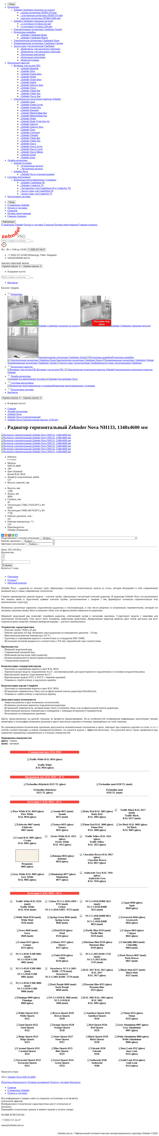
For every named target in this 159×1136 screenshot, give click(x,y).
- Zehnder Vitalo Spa (30, 93)
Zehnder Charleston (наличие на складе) (34, 10)
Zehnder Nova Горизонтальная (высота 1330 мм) (32, 419)
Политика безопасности (14, 1082)
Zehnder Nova (21, 171)
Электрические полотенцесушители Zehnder (37, 99)
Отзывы (12, 580)
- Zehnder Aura (27, 101)
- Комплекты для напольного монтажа (40, 51)
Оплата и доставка (17, 207)
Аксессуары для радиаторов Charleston (34, 46)
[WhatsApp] (12, 535)
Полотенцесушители (18, 62)
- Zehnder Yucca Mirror (31, 152)
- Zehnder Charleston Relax (33, 35)
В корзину (7, 565)
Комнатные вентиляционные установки (35, 179)
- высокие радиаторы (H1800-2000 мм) (40, 18)
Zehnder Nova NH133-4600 (21, 1077)
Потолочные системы (18, 196)
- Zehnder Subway (29, 124)
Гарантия (12, 210)
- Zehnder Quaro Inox (30, 79)
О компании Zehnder (18, 205)
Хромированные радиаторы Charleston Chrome (38, 43)
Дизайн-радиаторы (17, 160)
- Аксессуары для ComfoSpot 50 (36, 191)
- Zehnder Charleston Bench (34, 37)
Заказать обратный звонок (15, 263)
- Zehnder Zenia (28, 154)
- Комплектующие (29, 60)
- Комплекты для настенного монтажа (40, 49)
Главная (11, 408)
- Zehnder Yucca (28, 143)
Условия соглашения (38, 1082)
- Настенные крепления (32, 54)
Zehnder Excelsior (23, 163)
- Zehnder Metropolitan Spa (33, 115)
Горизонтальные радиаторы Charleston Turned (38, 29)
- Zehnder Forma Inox (31, 74)
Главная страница (16, 216)
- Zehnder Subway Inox (31, 85)
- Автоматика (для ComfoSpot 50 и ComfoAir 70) (45, 188)
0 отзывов (11, 459)
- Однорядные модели (31, 166)
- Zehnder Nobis (28, 76)
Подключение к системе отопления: (20, 538)
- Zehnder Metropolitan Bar (33, 113)
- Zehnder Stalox (28, 82)
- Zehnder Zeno (27, 157)
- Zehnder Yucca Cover (31, 149)
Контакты (12, 282)
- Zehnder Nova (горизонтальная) (37, 174)
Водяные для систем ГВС (27, 65)
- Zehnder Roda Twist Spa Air (35, 121)
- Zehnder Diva (27, 71)
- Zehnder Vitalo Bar (30, 90)
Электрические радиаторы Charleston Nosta (36, 40)
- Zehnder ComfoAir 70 (31, 185)
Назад (11, 4)
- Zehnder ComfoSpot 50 (32, 182)
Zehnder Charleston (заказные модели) (33, 21)
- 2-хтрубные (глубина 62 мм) (35, 23)
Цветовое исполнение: (13, 544)
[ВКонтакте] (2, 535)
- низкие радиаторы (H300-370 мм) (38, 12)
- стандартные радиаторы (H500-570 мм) (41, 15)
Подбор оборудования (19, 213)
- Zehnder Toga (27, 129)
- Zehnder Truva (28, 88)
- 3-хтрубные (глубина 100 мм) (36, 26)
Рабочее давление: (11, 541)
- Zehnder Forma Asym (31, 104)
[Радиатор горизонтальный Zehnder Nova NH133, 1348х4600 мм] (36, 435)
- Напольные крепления (32, 57)
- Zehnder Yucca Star (30, 96)
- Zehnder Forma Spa (30, 107)
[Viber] (9, 535)
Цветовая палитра (17, 583)
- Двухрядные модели (31, 168)
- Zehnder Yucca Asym (31, 146)
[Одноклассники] (6, 535)
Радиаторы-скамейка (25, 32)
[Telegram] (16, 535)
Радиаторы (13, 7)
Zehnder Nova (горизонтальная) (24, 417)
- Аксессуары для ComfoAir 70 (36, 193)
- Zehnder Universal (30, 132)
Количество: (7, 552)
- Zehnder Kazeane (29, 110)
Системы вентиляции (18, 177)
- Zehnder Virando (29, 135)
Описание (12, 576)
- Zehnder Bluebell (29, 68)
